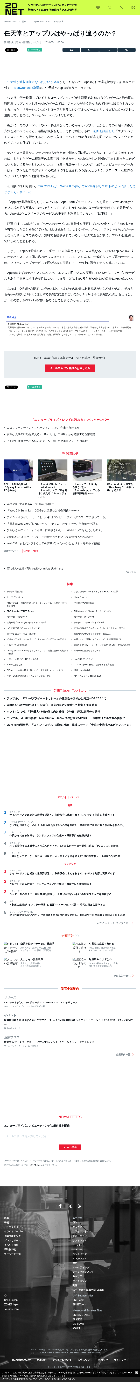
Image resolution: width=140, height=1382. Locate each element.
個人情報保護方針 (21, 1359)
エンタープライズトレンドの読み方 (47, 21)
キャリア (77, 1276)
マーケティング (81, 1267)
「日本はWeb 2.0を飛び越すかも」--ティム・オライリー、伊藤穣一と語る (52, 523)
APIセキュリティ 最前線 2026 (87, 676)
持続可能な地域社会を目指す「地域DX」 (93, 634)
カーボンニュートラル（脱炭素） (22, 634)
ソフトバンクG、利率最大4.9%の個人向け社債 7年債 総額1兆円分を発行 (53, 711)
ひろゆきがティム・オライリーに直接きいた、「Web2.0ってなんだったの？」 (55, 530)
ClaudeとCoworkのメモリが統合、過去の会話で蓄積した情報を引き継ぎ (52, 704)
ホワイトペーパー (13, 1231)
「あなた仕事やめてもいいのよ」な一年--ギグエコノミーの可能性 (47, 440)
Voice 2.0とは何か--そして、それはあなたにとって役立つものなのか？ (50, 536)
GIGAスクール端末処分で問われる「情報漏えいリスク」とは (35, 670)
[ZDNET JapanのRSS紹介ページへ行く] (79, 1206)
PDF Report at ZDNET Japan (20, 611)
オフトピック (80, 1280)
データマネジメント (83, 1271)
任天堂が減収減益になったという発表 (33, 82)
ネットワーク (80, 1253)
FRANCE (77, 1319)
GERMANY (78, 1323)
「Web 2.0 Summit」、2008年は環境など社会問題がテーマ (43, 510)
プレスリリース (12, 1240)
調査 (75, 1285)
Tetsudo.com (11, 1309)
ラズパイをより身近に (17, 645)
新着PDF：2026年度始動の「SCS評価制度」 (54, 9)
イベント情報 (11, 1245)
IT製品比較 (10, 1249)
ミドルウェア (80, 1258)
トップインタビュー (16, 597)
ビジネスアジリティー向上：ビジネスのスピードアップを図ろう (36, 639)
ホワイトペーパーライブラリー (113, 923)
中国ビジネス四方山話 (84, 603)
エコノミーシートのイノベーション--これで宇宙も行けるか (43, 427)
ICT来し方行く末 (14, 664)
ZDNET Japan (10, 21)
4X (5, 1295)
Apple (35, 551)
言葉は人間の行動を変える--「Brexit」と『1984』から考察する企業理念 (51, 434)
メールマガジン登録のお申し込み (70, 368)
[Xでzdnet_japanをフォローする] (70, 1206)
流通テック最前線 (82, 670)
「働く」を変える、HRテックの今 (23, 659)
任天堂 (26, 551)
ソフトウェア (80, 1240)
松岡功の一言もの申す (84, 617)
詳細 (57, 1379)
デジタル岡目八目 (15, 591)
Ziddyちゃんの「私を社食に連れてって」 (93, 611)
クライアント (80, 1231)
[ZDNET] (14, 7)
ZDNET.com (79, 1304)
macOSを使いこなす (83, 659)
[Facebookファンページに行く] (60, 1206)
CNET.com (78, 1300)
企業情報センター (13, 1236)
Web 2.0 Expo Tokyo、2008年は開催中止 (32, 504)
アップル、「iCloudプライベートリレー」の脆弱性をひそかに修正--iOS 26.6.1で (56, 698)
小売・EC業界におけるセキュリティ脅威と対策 (29, 676)
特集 (24, 21)
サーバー (77, 1245)
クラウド (77, 1227)
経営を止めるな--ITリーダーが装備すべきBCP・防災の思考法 (102, 645)
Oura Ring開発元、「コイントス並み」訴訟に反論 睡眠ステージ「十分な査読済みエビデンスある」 (69, 724)
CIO (75, 1222)
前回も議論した (104, 131)
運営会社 (103, 1359)
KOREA (76, 1328)
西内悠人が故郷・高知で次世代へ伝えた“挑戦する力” (35, 568)
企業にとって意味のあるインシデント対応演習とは (97, 639)
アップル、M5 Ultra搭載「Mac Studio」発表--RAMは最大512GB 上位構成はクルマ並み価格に (66, 718)
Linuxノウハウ (80, 597)
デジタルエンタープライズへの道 (89, 622)
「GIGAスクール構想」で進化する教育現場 (94, 664)
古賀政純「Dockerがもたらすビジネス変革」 (27, 622)
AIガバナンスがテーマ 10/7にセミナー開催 (52, 4)
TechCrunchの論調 (26, 87)
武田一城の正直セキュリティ (87, 650)
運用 (75, 1263)
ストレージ (79, 1249)
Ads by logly (131, 572)
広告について (85, 1359)
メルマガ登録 (70, 1147)
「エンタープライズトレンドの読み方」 (59, 419)
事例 (6, 1222)
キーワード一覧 (12, 1253)
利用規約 (41, 1359)
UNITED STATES (81, 1315)
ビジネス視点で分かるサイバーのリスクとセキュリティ (99, 628)
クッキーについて (62, 1359)
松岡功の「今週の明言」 (18, 617)
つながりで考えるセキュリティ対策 (23, 628)
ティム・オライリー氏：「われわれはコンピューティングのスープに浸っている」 (57, 517)
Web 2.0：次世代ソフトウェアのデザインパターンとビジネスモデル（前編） (54, 543)
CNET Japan (36, 1165)
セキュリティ (80, 1236)
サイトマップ (121, 1359)
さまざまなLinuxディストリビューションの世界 (96, 591)
